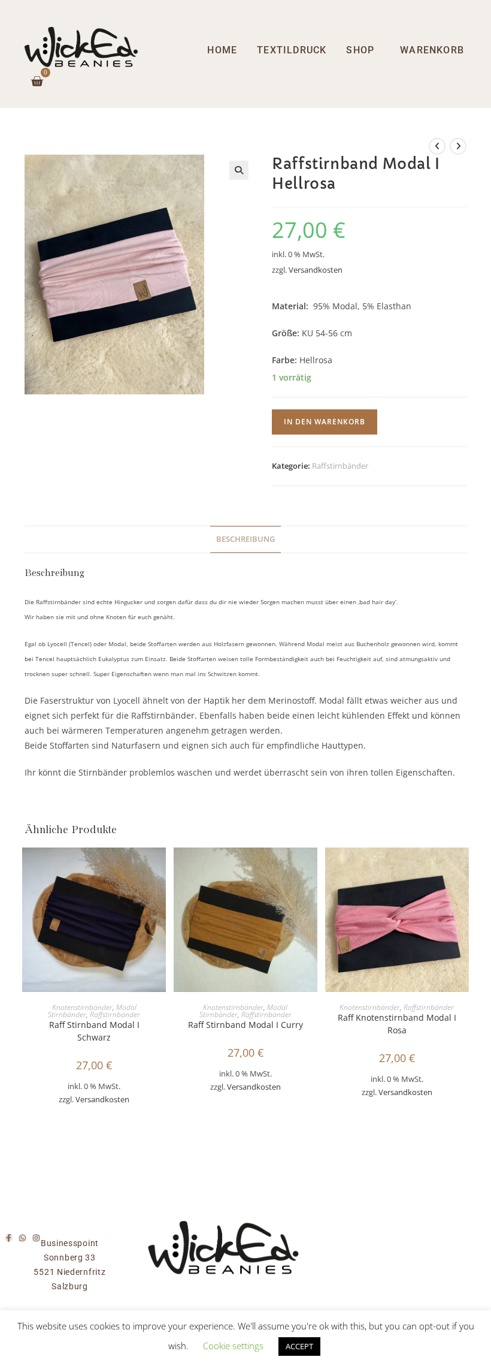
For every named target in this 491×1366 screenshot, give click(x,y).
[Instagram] (36, 1238)
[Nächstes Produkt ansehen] (458, 146)
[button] (238, 170)
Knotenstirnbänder (82, 1007)
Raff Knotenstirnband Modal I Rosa (397, 1024)
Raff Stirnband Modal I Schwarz (94, 1031)
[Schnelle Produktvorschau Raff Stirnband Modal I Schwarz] (160, 868)
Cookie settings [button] (233, 1346)
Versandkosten (316, 270)
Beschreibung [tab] (245, 539)
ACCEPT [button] (299, 1346)
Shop (360, 50)
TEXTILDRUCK (291, 50)
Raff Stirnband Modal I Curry (245, 1024)
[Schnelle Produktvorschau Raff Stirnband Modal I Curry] (311, 868)
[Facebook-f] (9, 1238)
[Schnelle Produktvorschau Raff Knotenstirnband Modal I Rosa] (463, 868)
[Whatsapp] (22, 1238)
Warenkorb (432, 50)
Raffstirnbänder (340, 465)
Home (222, 50)
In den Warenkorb (324, 422)
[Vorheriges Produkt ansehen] (437, 146)
